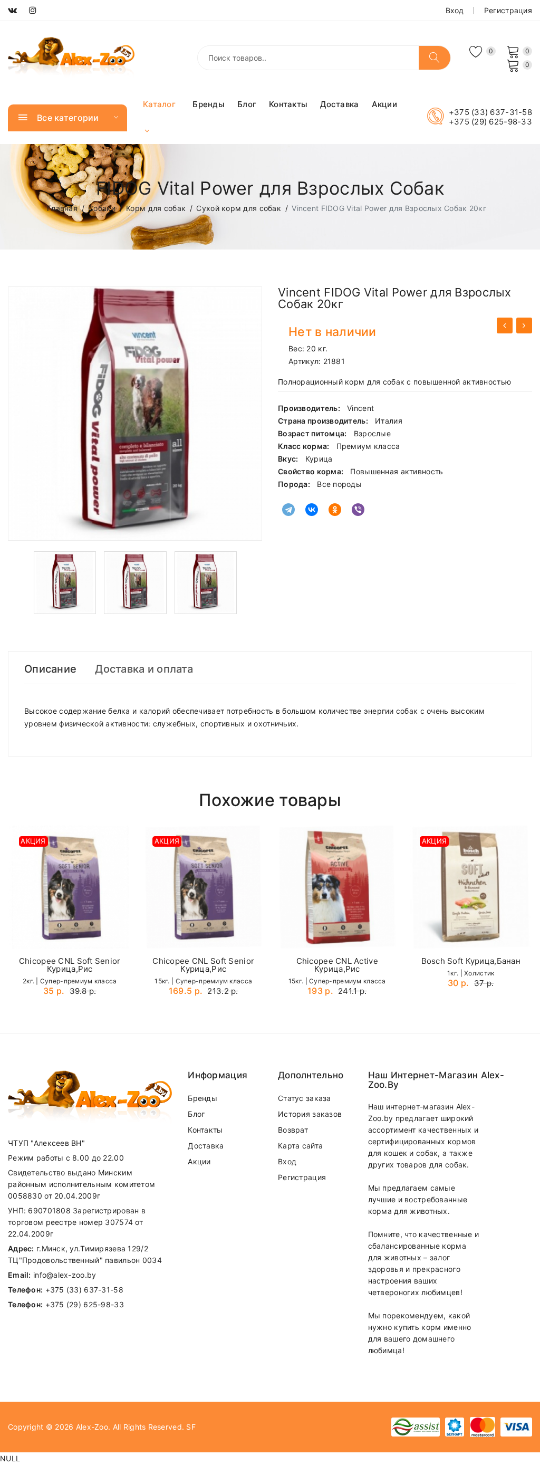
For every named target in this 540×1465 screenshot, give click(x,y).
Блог (246, 104)
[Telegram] (288, 509)
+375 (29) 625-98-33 (490, 122)
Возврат (293, 1129)
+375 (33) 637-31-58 (490, 112)
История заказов (310, 1113)
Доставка (339, 104)
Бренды (208, 104)
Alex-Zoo (92, 1426)
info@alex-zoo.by (64, 1274)
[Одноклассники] (334, 509)
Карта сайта (300, 1145)
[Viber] (358, 509)
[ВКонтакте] (311, 509)
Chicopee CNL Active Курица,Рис (337, 965)
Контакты (288, 104)
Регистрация (508, 10)
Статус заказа (304, 1098)
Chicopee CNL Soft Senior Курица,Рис (70, 965)
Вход (455, 10)
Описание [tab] (50, 669)
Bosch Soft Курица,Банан (470, 961)
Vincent (360, 408)
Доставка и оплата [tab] (144, 669)
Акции (384, 104)
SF (191, 1426)
